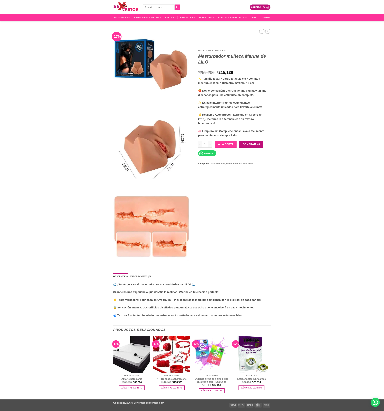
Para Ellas (186, 17)
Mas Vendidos (122, 17)
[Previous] (113, 367)
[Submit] (177, 7)
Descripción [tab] (120, 276)
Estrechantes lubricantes (251, 379)
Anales (169, 17)
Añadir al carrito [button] (131, 388)
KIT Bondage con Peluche (172, 379)
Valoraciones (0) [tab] (140, 276)
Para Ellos (205, 17)
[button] (260, 7)
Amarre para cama (131, 379)
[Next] (270, 367)
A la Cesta (225, 144)
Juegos (265, 17)
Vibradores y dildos (146, 17)
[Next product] (261, 31)
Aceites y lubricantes (232, 17)
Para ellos (248, 163)
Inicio (201, 50)
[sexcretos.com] (125, 6)
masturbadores (234, 163)
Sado (254, 17)
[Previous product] (267, 31)
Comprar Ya (251, 144)
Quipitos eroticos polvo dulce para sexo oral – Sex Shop (211, 380)
